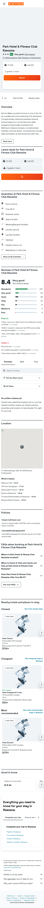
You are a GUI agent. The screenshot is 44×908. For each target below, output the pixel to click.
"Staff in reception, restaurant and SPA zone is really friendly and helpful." (20, 329)
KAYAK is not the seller (13, 874)
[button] (4, 3)
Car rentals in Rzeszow (15, 835)
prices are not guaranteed (12, 867)
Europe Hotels (29, 896)
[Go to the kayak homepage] (16, 3)
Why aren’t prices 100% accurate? (18, 883)
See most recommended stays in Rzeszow (33, 711)
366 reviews (29, 54)
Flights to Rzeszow (14, 832)
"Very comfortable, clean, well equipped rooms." (20, 335)
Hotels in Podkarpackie (27, 898)
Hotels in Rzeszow (13, 839)
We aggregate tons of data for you (18, 879)
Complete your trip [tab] (13, 817)
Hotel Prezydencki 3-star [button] (12, 692)
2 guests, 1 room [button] (12, 71)
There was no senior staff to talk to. (18, 353)
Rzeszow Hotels (29, 900)
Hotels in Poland (11, 898)
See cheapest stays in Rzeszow (34, 659)
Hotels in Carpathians (14, 900)
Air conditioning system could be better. (19, 350)
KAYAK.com (10, 896)
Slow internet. (10, 346)
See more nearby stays (34, 609)
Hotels (19, 896)
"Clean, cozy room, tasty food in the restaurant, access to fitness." (21, 323)
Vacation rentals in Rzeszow (17, 842)
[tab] (8, 361)
